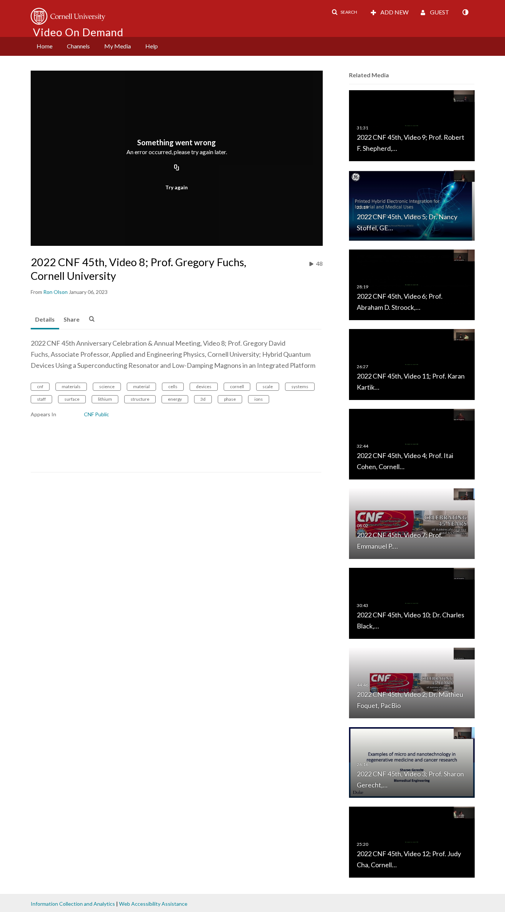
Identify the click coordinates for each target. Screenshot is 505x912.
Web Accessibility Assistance (153, 904)
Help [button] (151, 46)
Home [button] (44, 46)
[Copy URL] (177, 168)
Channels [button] (78, 46)
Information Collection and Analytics (73, 904)
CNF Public (96, 414)
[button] (344, 12)
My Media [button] (117, 46)
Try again (176, 187)
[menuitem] (44, 46)
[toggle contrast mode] (465, 12)
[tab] (45, 319)
